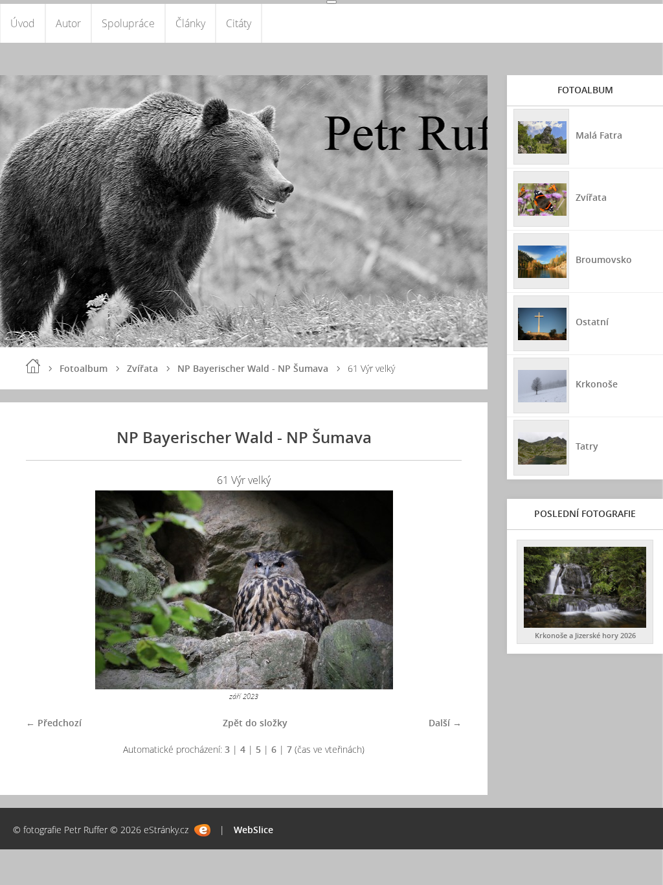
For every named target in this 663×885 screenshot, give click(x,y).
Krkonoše (597, 384)
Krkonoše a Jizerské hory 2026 (585, 635)
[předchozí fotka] (47, 589)
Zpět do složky (255, 723)
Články (190, 23)
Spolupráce (128, 23)
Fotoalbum (83, 368)
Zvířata (142, 368)
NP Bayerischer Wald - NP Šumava (252, 368)
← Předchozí (54, 723)
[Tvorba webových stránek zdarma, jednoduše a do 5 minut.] (202, 830)
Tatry (587, 446)
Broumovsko (604, 259)
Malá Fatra (599, 135)
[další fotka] (440, 589)
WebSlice (253, 829)
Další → (445, 723)
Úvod (22, 23)
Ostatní (592, 322)
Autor (68, 23)
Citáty (238, 23)
